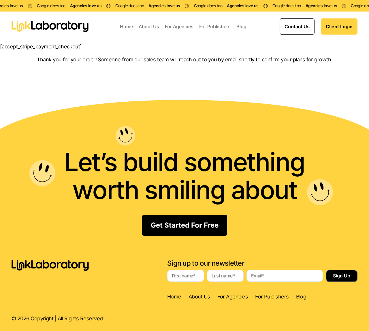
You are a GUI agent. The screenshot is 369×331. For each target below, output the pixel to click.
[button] (297, 26)
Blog (241, 26)
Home (126, 26)
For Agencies (179, 26)
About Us (149, 26)
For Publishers (215, 26)
